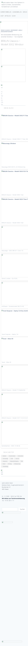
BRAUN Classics (5, 30)
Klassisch (5, 461)
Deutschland (12, 456)
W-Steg (10, 463)
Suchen (22, 509)
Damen (4, 456)
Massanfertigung (14, 461)
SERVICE (25, 12)
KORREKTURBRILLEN (6, 12)
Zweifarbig (5, 466)
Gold (12, 458)
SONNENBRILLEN (17, 12)
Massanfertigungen (7, 31)
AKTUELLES (8, 16)
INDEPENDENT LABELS (16, 30)
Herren (17, 458)
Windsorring (17, 463)
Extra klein (20, 456)
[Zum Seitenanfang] (13, 94)
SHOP (2, 16)
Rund (4, 463)
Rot (22, 461)
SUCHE (13, 16)
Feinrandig (5, 458)
